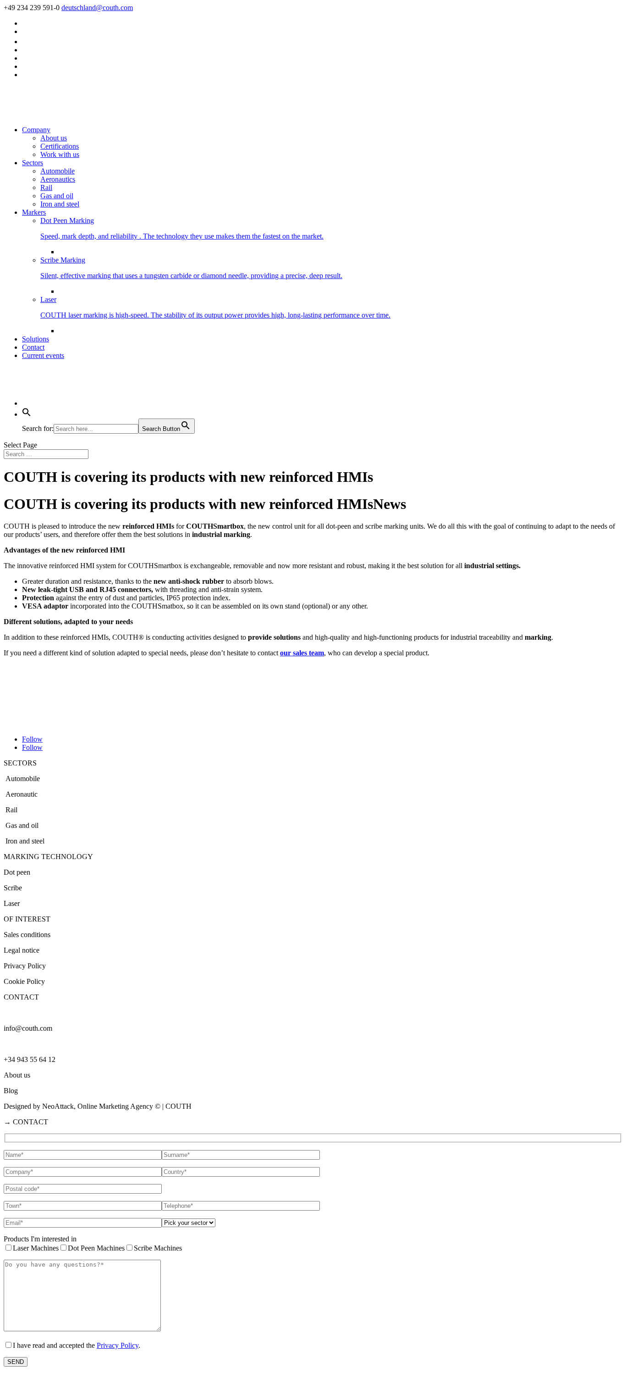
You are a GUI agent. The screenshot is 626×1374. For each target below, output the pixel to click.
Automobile (57, 171)
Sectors (32, 163)
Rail (46, 187)
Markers (34, 212)
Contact (33, 347)
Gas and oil (56, 196)
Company (36, 130)
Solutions (35, 339)
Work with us (59, 154)
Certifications (59, 146)
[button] (26, 414)
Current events (43, 355)
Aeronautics (57, 179)
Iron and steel (59, 204)
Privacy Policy (117, 1345)
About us (53, 138)
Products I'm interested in (40, 1239)
